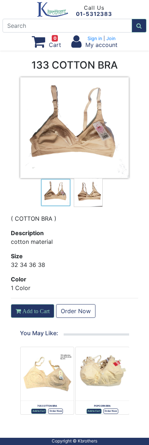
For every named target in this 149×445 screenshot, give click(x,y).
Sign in (95, 38)
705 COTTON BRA (47, 406)
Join (110, 38)
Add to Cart (39, 411)
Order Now (76, 311)
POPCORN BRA (102, 406)
